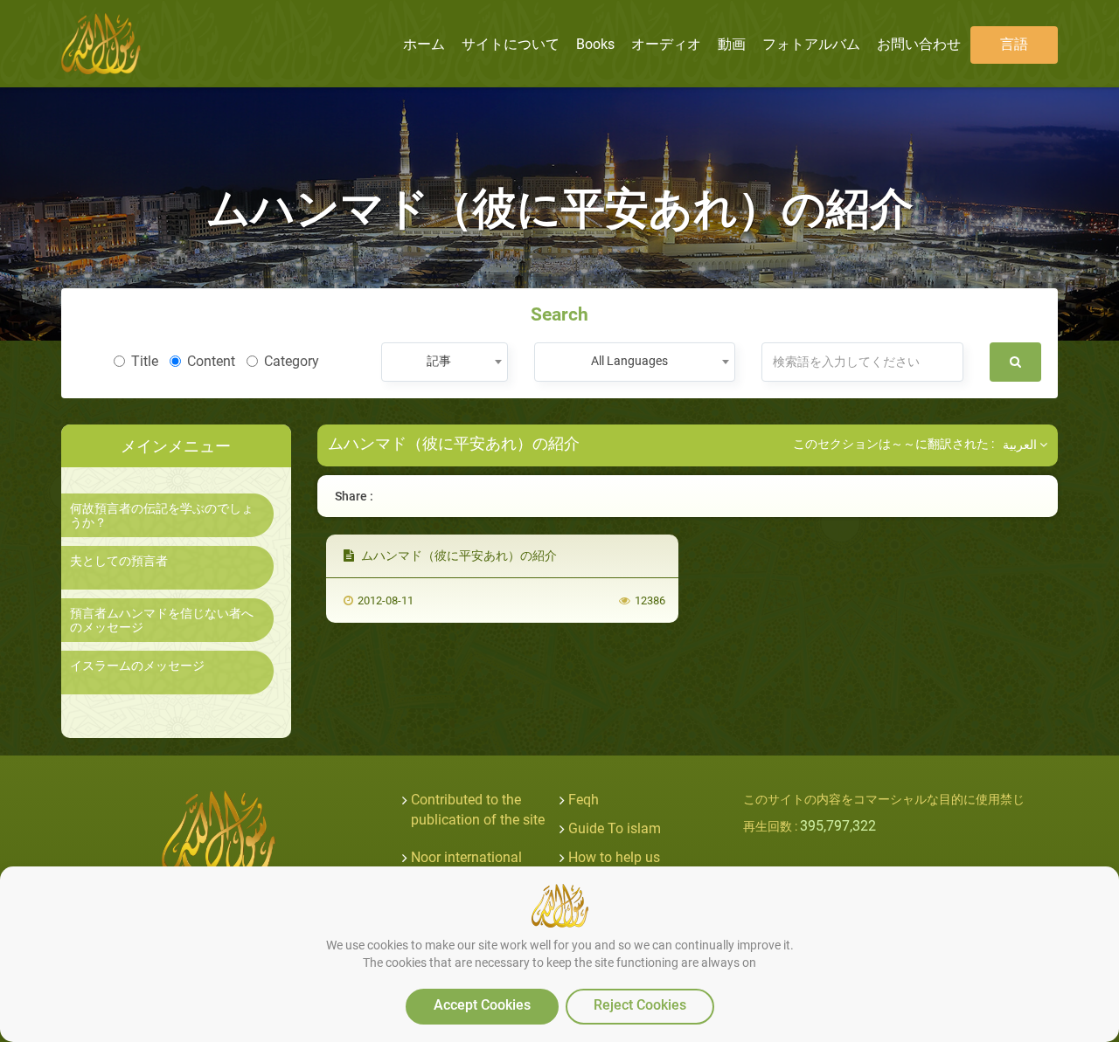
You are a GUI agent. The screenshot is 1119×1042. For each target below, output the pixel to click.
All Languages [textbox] (629, 361)
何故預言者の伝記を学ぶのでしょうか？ (162, 515)
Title (144, 361)
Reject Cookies (640, 1005)
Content (211, 361)
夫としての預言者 (119, 561)
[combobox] (444, 362)
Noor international (466, 857)
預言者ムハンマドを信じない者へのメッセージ (162, 620)
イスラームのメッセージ (137, 666)
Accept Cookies (482, 1005)
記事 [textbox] (439, 361)
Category (291, 361)
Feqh (583, 799)
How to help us (614, 857)
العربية (1021, 445)
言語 (1014, 44)
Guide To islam (614, 828)
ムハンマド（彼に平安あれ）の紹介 (457, 555)
